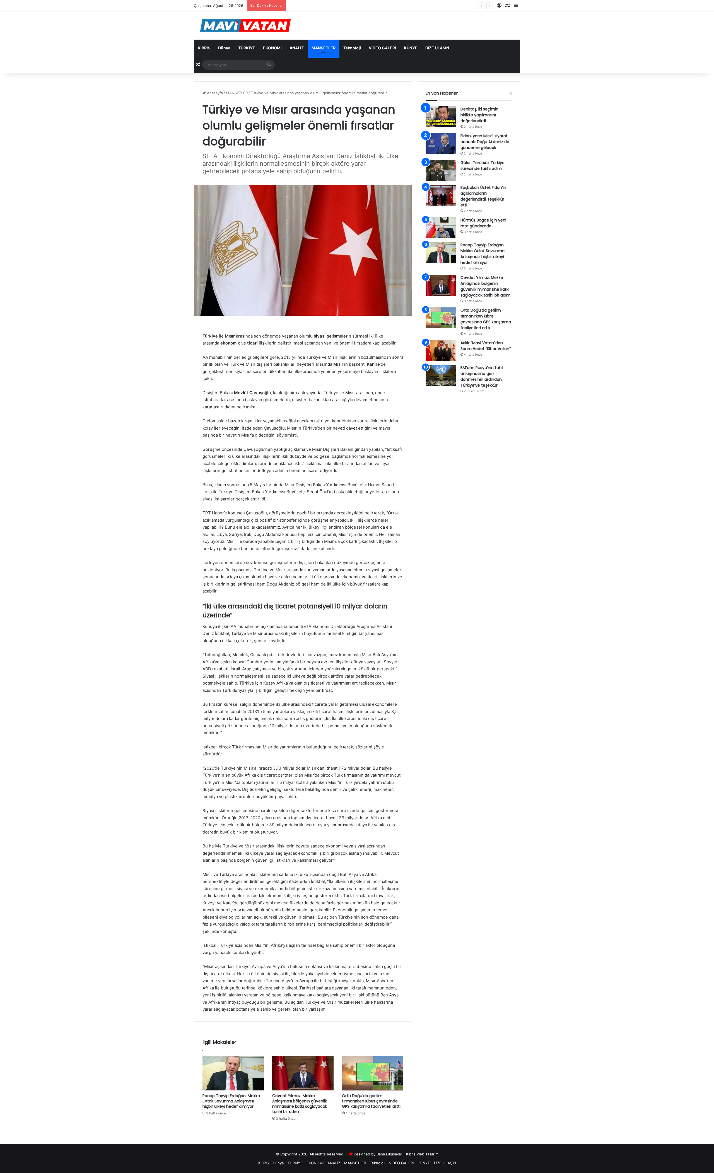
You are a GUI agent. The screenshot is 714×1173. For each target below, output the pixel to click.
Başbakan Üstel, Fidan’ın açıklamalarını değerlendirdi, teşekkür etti (483, 196)
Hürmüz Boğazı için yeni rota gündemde (483, 223)
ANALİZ (297, 47)
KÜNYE (411, 47)
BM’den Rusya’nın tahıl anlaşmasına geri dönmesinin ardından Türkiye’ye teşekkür (481, 376)
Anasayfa (214, 93)
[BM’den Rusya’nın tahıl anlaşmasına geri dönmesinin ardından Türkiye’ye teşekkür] (441, 375)
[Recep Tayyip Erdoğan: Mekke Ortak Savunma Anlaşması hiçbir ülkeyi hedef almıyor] (233, 1073)
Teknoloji (352, 47)
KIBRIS (204, 47)
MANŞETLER (324, 47)
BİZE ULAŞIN (437, 47)
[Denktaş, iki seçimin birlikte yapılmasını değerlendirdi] (441, 116)
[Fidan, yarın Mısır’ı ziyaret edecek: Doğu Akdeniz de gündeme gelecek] (441, 143)
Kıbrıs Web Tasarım (422, 1154)
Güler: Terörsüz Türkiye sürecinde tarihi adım (482, 165)
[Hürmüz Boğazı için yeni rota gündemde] (441, 227)
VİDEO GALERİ (382, 47)
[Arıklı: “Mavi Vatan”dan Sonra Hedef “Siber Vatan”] (441, 350)
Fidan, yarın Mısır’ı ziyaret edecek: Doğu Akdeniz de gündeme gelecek (350, 5)
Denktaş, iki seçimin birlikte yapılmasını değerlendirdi (479, 115)
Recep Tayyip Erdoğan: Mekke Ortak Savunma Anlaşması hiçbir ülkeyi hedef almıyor (231, 1101)
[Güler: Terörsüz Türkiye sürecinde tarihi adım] (441, 170)
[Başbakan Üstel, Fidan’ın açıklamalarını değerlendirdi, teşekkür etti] (441, 195)
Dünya (224, 47)
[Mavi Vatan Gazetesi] (245, 25)
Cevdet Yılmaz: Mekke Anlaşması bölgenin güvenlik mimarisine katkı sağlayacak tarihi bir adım (299, 1103)
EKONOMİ (272, 47)
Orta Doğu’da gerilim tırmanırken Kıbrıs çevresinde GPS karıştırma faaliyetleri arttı (371, 1101)
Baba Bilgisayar (389, 1154)
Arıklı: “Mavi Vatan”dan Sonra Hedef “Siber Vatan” (485, 345)
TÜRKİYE (246, 47)
